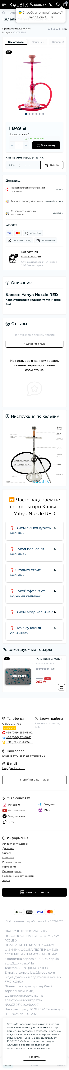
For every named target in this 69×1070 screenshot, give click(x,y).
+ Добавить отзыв (34, 343)
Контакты (8, 857)
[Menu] (4, 4)
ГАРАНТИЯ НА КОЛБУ (49, 658)
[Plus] (26, 145)
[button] (26, 114)
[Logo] (18, 4)
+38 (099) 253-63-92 (19, 732)
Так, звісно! (37, 17)
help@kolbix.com (13, 768)
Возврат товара (11, 862)
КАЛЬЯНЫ (15, 12)
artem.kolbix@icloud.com (35, 972)
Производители (11, 871)
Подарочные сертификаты (18, 875)
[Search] (58, 4)
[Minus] (12, 145)
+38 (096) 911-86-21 (18, 737)
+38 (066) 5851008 (35, 968)
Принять (34, 1056)
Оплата (6, 852)
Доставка (8, 848)
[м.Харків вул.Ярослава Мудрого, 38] (34, 707)
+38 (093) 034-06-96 (19, 742)
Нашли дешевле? (19, 134)
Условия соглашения (15, 843)
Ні (51, 17)
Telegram (49, 804)
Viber (47, 810)
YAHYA (26, 28)
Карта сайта (9, 866)
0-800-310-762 (11, 723)
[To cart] (61, 687)
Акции (6, 880)
